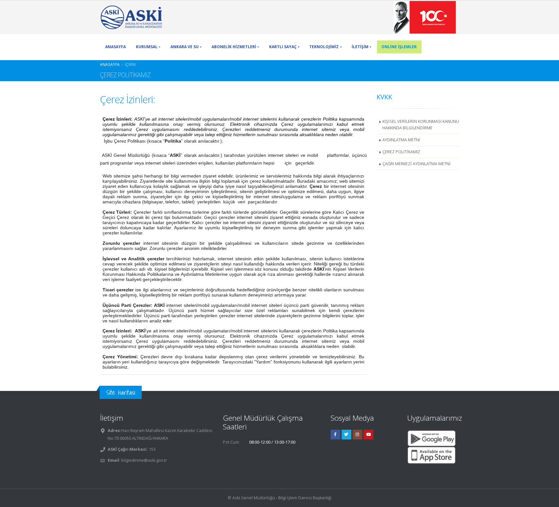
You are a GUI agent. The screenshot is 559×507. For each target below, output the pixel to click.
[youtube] (368, 434)
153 (152, 449)
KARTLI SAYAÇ (283, 46)
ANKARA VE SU (184, 46)
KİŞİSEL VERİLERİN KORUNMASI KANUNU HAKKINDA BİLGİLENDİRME (420, 125)
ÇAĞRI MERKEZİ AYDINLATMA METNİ (416, 164)
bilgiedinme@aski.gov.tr (144, 460)
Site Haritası (120, 392)
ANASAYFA (115, 46)
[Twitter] (346, 434)
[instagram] (357, 434)
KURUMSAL (147, 46)
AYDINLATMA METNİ (401, 140)
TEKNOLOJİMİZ (324, 46)
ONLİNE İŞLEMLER (399, 46)
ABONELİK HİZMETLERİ (234, 46)
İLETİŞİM (360, 46)
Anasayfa (110, 64)
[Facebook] (335, 434)
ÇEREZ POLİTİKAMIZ (401, 152)
